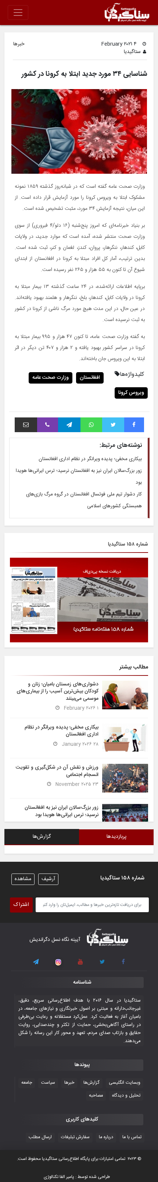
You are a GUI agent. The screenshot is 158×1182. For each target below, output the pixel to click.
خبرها (18, 44)
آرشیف (48, 879)
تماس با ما (131, 1137)
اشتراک (21, 904)
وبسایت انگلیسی (124, 1083)
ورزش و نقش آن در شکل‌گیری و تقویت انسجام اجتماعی (57, 771)
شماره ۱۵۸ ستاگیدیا (128, 544)
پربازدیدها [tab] (116, 836)
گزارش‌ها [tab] (42, 836)
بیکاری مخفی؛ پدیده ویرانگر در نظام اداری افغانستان (90, 459)
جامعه (26, 1083)
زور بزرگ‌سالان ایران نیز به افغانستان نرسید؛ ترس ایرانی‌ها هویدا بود (61, 811)
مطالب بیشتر (133, 667)
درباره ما (106, 1137)
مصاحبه (96, 1096)
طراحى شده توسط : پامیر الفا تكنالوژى (77, 1177)
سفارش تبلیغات (75, 1137)
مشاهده (23, 879)
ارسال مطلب (40, 1137)
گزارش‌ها (91, 1083)
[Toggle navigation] (18, 12)
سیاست (48, 1083)
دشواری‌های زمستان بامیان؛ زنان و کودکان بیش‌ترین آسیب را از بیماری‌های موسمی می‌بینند (57, 691)
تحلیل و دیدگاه (126, 1096)
